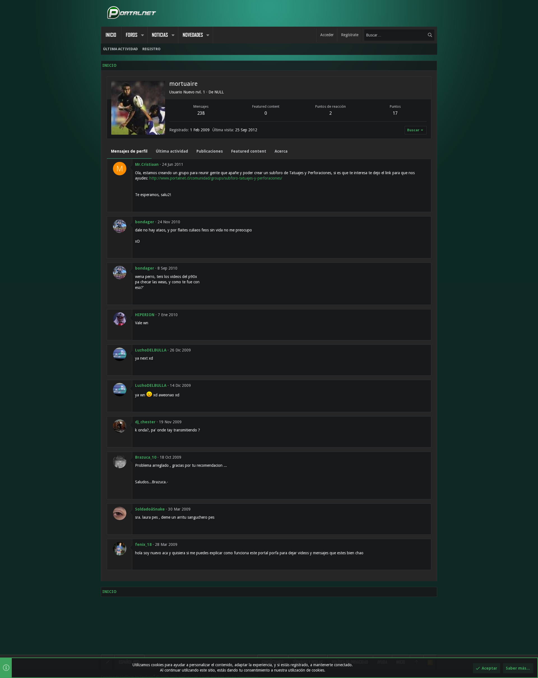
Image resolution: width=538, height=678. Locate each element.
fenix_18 (143, 544)
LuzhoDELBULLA (150, 350)
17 (395, 113)
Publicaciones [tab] (209, 151)
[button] (142, 35)
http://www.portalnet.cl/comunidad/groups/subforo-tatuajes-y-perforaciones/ (215, 178)
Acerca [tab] (281, 151)
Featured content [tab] (248, 151)
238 (201, 113)
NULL (219, 92)
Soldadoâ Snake (150, 509)
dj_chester (145, 422)
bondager (144, 222)
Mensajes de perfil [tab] (129, 151)
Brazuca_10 (145, 457)
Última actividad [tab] (172, 151)
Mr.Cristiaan (147, 164)
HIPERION (144, 314)
